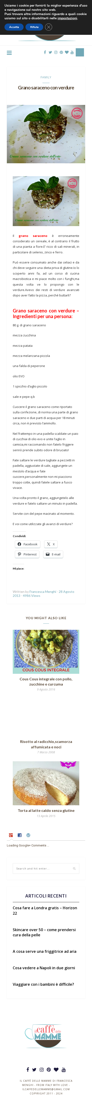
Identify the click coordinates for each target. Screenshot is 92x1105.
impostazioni (67, 18)
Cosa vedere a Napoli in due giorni (44, 967)
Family (46, 77)
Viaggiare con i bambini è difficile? (43, 984)
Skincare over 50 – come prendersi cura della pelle (44, 932)
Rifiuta (34, 27)
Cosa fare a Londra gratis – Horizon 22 (45, 910)
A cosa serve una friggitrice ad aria (44, 951)
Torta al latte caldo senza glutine (46, 810)
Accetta (14, 27)
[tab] (12, 836)
